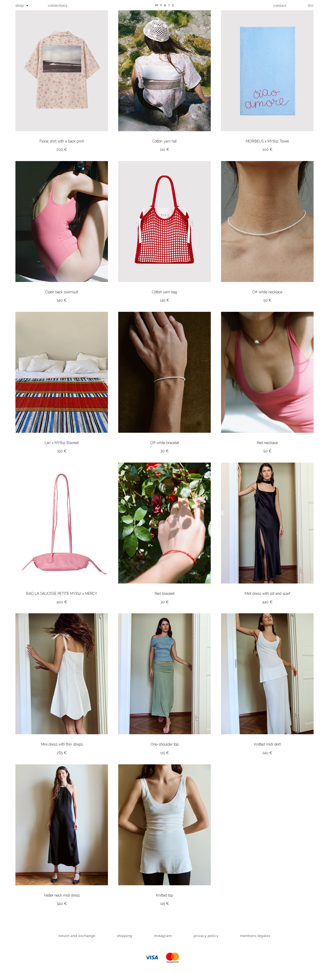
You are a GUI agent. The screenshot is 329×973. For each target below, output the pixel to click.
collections (57, 5)
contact (280, 5)
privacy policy (206, 936)
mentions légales (255, 936)
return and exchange (77, 936)
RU (311, 5)
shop (20, 5)
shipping (124, 936)
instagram (163, 936)
